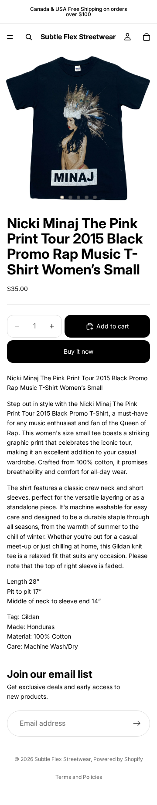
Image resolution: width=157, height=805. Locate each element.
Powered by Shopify (118, 759)
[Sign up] (137, 723)
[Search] (28, 37)
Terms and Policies (78, 777)
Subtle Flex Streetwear (62, 759)
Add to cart (112, 326)
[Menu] (10, 37)
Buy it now (78, 351)
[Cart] (146, 37)
